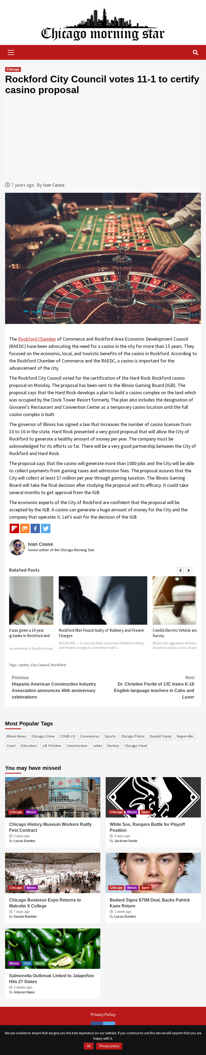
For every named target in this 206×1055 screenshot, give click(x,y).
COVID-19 (67, 736)
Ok (89, 1046)
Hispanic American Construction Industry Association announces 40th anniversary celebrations (54, 687)
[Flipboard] (14, 528)
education (29, 745)
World (39, 963)
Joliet (97, 745)
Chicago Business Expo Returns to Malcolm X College (45, 903)
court (11, 745)
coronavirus (89, 736)
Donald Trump (161, 736)
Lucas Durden (24, 841)
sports (110, 736)
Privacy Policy (103, 1014)
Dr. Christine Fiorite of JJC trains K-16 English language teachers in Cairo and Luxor (154, 687)
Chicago (13, 69)
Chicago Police (133, 736)
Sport (145, 812)
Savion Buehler (25, 916)
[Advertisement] (103, 138)
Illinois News (16, 736)
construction (77, 745)
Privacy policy (109, 1046)
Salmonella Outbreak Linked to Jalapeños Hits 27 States (51, 978)
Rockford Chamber (37, 339)
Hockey (113, 745)
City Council (40, 664)
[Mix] (25, 528)
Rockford (58, 664)
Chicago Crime (43, 736)
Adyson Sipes (24, 992)
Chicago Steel (136, 745)
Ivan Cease (53, 185)
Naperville (185, 736)
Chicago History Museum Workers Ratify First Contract (50, 827)
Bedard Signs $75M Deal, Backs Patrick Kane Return (150, 903)
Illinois (31, 812)
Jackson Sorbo (125, 841)
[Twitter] (45, 528)
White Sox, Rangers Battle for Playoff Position (147, 827)
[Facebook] (35, 528)
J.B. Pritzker (51, 745)
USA (27, 963)
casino (23, 664)
